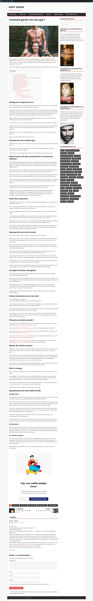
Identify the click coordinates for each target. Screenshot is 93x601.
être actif (63, 201)
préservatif (74, 182)
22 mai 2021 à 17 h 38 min (19, 522)
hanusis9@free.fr (37, 547)
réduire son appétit (75, 185)
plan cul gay (72, 177)
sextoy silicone (77, 188)
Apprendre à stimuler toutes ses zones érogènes (21, 336)
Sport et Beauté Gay (71, 14)
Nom (10, 571)
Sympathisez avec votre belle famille (22, 90)
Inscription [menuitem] (11, 1)
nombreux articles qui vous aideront (18, 337)
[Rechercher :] (72, 24)
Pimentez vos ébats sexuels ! (20, 85)
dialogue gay (32, 505)
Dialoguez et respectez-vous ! (20, 74)
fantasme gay (76, 163)
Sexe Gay (48, 14)
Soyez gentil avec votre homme (20, 81)
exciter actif (75, 161)
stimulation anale (75, 196)
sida (71, 190)
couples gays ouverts (22, 60)
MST (79, 174)
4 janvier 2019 (14, 23)
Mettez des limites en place (19, 87)
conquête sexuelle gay (66, 155)
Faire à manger (17, 88)
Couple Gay (22, 14)
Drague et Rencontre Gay (36, 14)
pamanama (21, 23)
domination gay (76, 158)
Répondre (13, 550)
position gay (70, 180)
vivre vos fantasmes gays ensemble (27, 328)
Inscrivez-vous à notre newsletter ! (27, 97)
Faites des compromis (18, 79)
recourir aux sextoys (24, 340)
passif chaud (64, 177)
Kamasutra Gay (58, 14)
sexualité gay (64, 190)
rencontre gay (64, 185)
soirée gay (63, 193)
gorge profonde (74, 166)
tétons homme (64, 199)
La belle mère (20, 91)
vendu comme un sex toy (28, 544)
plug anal (80, 177)
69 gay (62, 150)
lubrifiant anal (77, 169)
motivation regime (71, 174)
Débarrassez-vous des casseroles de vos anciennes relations (26, 78)
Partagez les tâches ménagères (20, 82)
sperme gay (71, 193)
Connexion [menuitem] (5, 1)
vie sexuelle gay (74, 199)
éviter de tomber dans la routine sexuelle (26, 325)
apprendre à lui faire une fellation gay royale (27, 331)
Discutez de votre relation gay (20, 76)
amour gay (15, 505)
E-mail (10, 575)
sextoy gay (68, 188)
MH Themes (28, 597)
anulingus (71, 153)
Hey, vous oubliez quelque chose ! (24, 95)
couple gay (23, 505)
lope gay (69, 169)
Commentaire (12, 560)
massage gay (78, 172)
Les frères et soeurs (21, 94)
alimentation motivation (72, 150)
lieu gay (63, 169)
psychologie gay (53, 505)
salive (62, 188)
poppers (63, 180)
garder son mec (42, 505)
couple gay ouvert (65, 158)
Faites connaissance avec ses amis (21, 84)
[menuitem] (1, 1)
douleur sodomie (65, 161)
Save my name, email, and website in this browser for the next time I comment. (30, 584)
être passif (70, 201)
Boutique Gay (12, 14)
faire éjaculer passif (66, 163)
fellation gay (64, 166)
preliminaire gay (65, 182)
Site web (11, 580)
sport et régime (65, 196)
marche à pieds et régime (67, 172)
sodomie (76, 190)
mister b (63, 174)
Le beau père (20, 93)
